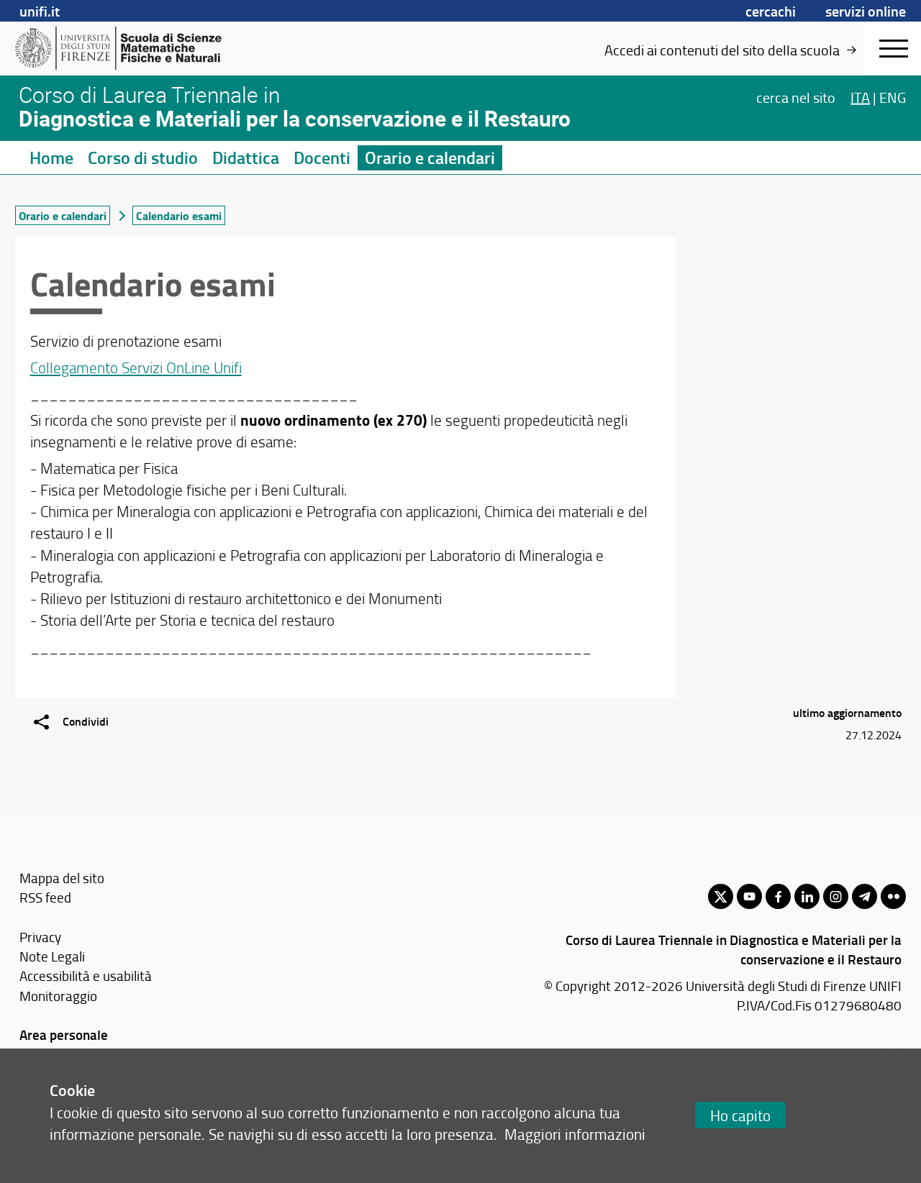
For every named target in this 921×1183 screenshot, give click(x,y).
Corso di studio (143, 157)
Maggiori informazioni (574, 1133)
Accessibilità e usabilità (85, 975)
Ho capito (740, 1115)
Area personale (63, 1034)
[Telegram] (864, 896)
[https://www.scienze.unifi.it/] (126, 48)
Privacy (40, 936)
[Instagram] (835, 896)
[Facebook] (778, 896)
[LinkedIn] (807, 896)
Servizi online (865, 11)
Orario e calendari (430, 157)
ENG (892, 96)
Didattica (245, 157)
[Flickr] (893, 896)
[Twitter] (720, 896)
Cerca (795, 96)
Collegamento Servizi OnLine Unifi (136, 367)
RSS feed (45, 897)
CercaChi (770, 11)
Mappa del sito (61, 877)
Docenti (322, 157)
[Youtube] (749, 896)
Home (51, 157)
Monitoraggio (58, 995)
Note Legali (52, 956)
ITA (860, 96)
